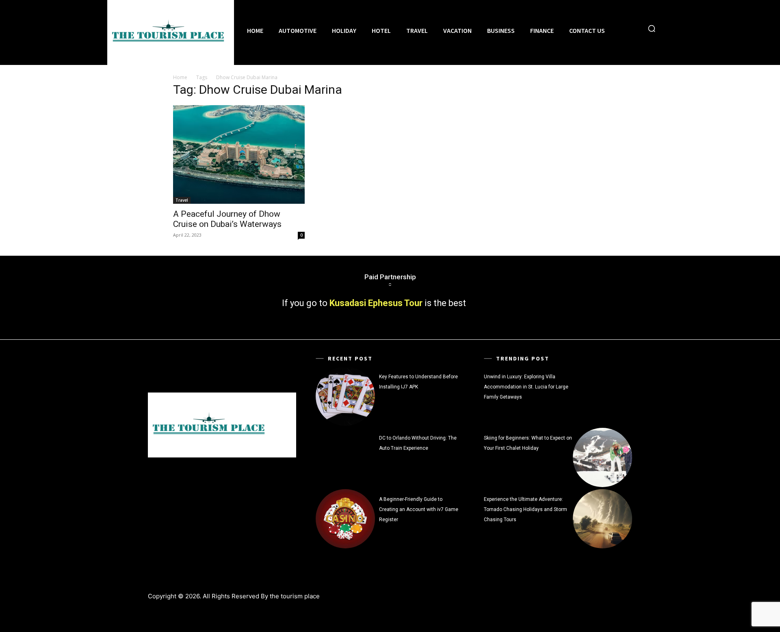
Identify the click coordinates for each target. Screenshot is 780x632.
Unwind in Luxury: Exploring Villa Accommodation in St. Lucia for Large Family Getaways (526, 387)
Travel (182, 200)
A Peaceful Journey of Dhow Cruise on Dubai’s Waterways (227, 219)
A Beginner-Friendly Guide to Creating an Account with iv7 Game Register (418, 509)
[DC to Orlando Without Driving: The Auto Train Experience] (345, 457)
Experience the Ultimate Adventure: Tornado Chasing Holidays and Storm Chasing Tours (525, 509)
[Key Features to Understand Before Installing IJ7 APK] (345, 396)
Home (180, 77)
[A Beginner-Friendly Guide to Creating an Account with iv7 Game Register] (345, 518)
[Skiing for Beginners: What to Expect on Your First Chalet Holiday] (602, 457)
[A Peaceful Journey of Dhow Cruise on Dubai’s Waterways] (239, 154)
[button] (652, 28)
